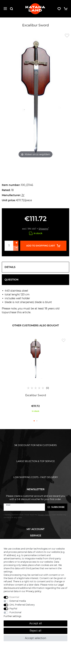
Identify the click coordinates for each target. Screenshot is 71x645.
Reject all (35, 630)
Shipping (43, 228)
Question (11, 279)
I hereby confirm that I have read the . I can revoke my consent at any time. (35, 516)
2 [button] (36, 420)
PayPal (13, 608)
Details (10, 267)
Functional (15, 612)
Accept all (35, 623)
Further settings (12, 616)
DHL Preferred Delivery (22, 604)
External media (17, 601)
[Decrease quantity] (15, 248)
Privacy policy (33, 591)
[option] (35, 374)
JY (22, 195)
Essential (14, 597)
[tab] (35, 267)
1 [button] (34, 420)
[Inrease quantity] (15, 243)
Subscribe (58, 507)
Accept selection (35, 638)
